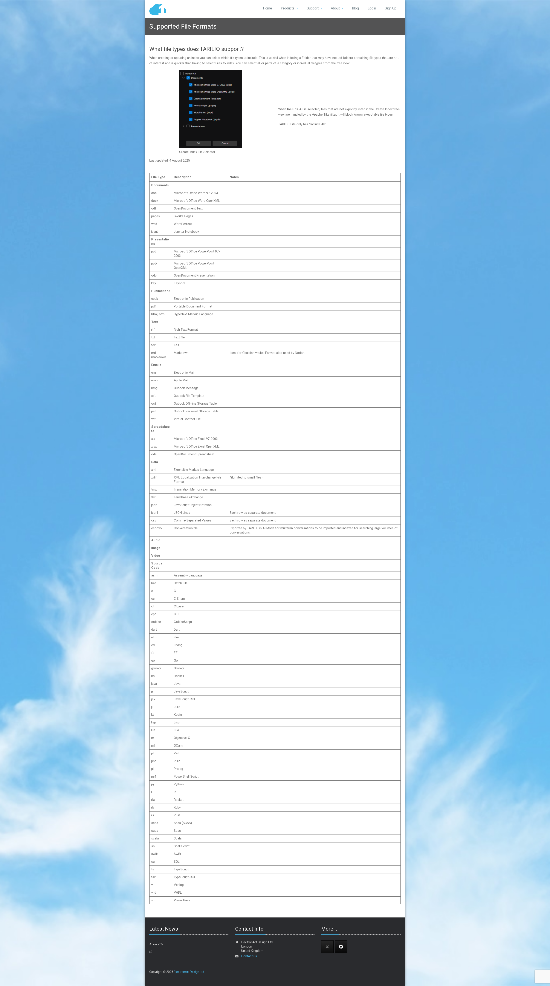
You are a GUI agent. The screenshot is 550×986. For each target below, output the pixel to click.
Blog (355, 8)
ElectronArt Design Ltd (189, 972)
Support (313, 8)
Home (267, 8)
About (335, 8)
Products (288, 8)
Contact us (249, 956)
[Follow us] (341, 946)
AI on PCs (156, 944)
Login (372, 8)
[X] (327, 946)
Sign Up (390, 8)
